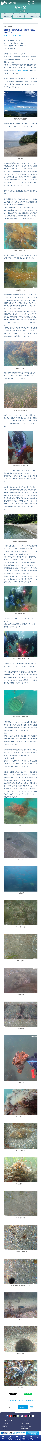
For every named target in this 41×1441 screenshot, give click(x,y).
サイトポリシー (25, 1423)
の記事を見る (22, 1407)
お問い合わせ (24, 1428)
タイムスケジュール (17, 1439)
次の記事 (28, 1401)
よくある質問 (5, 1423)
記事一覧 (20, 1401)
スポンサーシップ (33, 16)
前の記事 (13, 1401)
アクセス (37, 1438)
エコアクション (21, 14)
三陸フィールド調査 (20, 70)
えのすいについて (7, 1421)
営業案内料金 (24, 1439)
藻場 (5, 35)
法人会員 (19, 16)
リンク (4, 1428)
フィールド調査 (21, 11)
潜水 (10, 35)
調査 (14, 35)
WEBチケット (29, 3)
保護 (19, 35)
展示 (3, 1438)
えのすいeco (7, 14)
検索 (33, 3)
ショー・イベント (10, 1439)
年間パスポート (30, 1439)
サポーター (6, 16)
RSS (31, 1407)
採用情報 (4, 1426)
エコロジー (34, 14)
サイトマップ (24, 1421)
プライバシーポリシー (26, 1426)
